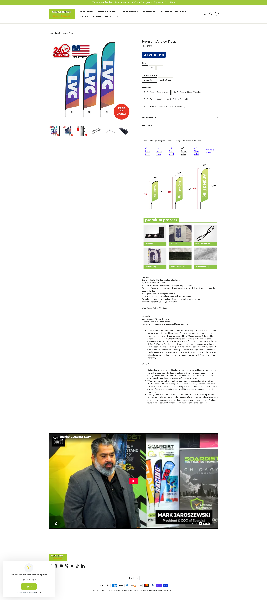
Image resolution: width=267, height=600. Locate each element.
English (131, 578)
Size (144, 63)
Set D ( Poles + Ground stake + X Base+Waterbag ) (165, 106)
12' (152, 67)
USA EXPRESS (86, 11)
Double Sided (165, 79)
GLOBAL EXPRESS (107, 11)
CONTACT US (110, 16)
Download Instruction (191, 140)
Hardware (146, 88)
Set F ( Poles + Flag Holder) (178, 99)
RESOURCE (180, 11)
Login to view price (154, 55)
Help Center (147, 125)
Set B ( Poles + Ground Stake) (156, 92)
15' (160, 67)
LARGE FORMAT (129, 11)
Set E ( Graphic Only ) (153, 99)
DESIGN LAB (166, 11)
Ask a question (149, 117)
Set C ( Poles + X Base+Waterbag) (188, 92)
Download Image (174, 140)
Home (51, 33)
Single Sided (149, 79)
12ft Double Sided (184, 151)
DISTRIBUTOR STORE (90, 16)
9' (145, 67)
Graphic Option (149, 75)
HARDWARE (149, 11)
